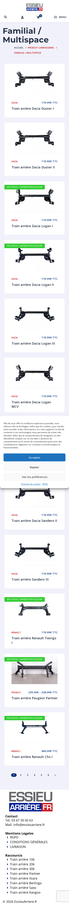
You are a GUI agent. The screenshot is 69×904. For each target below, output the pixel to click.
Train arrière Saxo (23, 887)
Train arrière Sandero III (30, 579)
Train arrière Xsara (23, 878)
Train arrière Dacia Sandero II (34, 520)
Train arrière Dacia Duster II (33, 167)
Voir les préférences (34, 477)
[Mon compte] (22, 17)
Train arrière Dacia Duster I (33, 108)
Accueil (19, 47)
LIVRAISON (18, 847)
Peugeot (16, 692)
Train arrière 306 (22, 869)
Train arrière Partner (25, 873)
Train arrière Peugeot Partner (35, 698)
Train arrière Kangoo (25, 892)
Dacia (15, 102)
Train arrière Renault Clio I (32, 757)
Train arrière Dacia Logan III (33, 343)
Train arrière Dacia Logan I (32, 226)
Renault (16, 632)
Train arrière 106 (22, 859)
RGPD (45, 484)
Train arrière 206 (22, 864)
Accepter (34, 457)
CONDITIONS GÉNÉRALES (29, 842)
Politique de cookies (31, 484)
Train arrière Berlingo (26, 883)
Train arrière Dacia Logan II (33, 285)
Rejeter (34, 467)
